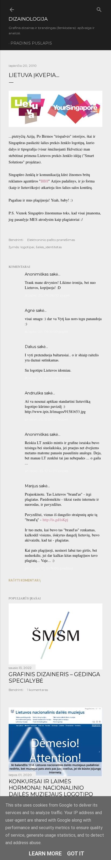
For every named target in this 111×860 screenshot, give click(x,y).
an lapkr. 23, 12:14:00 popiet (46, 471)
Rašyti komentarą (25, 580)
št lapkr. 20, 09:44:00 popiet (47, 378)
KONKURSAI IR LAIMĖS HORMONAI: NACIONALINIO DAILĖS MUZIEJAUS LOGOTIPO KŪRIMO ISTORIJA (51, 791)
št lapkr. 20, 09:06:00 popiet (47, 295)
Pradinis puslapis (31, 43)
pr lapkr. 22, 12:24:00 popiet (46, 419)
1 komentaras (37, 690)
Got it (75, 853)
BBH (44, 181)
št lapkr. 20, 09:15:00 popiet (46, 332)
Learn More (45, 853)
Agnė (30, 310)
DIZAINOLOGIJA (28, 19)
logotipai (27, 247)
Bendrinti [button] (16, 240)
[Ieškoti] (99, 8)
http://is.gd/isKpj (55, 519)
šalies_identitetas (49, 247)
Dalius (30, 346)
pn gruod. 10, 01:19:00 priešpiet (49, 568)
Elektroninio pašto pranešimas (51, 240)
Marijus (31, 486)
